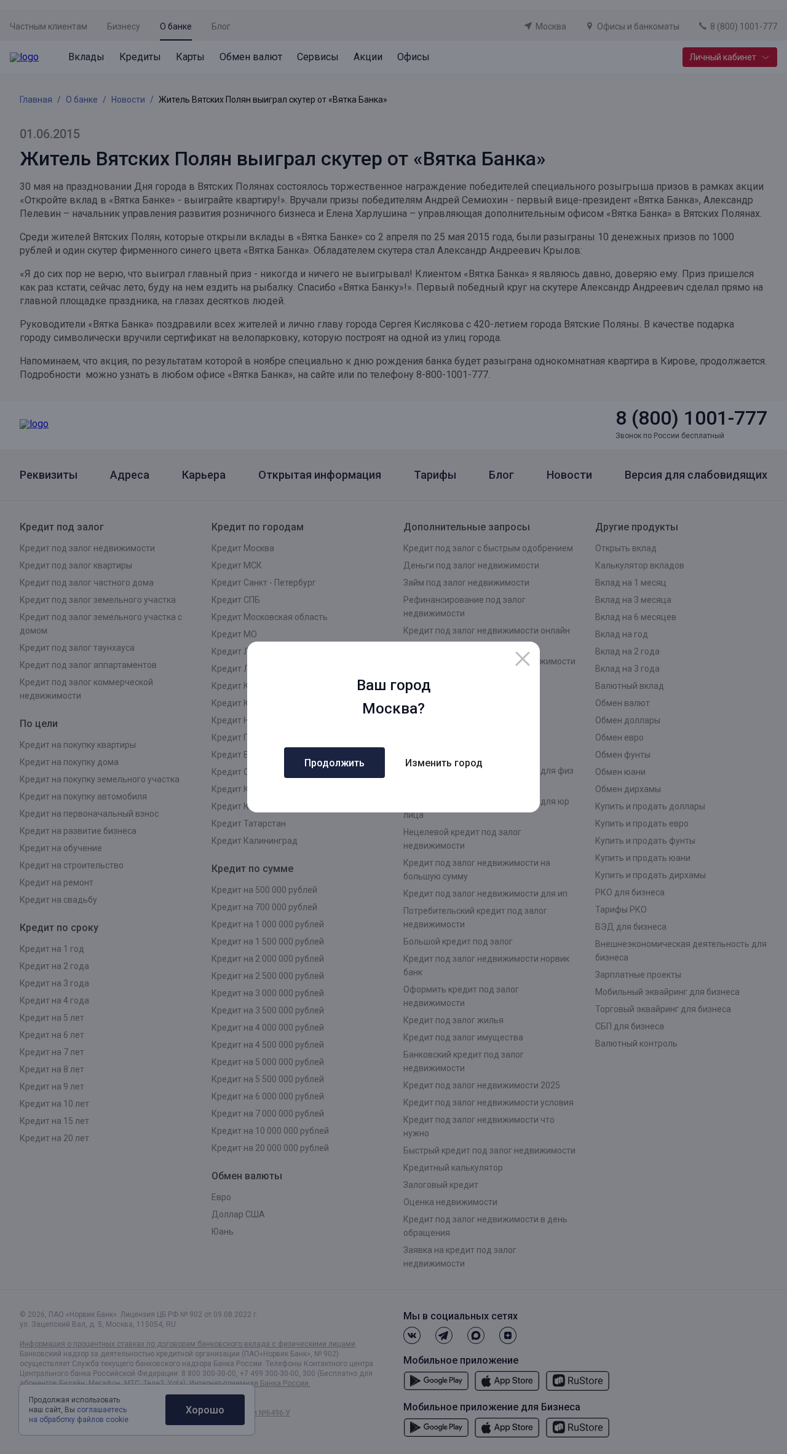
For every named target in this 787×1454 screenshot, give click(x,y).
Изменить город (444, 763)
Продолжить (334, 763)
